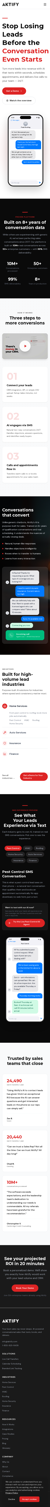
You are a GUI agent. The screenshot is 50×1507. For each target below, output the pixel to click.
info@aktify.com (9, 1341)
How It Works (8, 1424)
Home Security (16, 723)
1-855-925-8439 (10, 1345)
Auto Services (35, 854)
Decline (11, 1499)
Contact (6, 1471)
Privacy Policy (12, 1493)
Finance (33, 860)
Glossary (6, 1448)
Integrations (7, 1429)
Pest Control (15, 720)
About (5, 1466)
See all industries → (8, 776)
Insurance (18, 860)
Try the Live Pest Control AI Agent (26, 923)
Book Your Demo (25, 1288)
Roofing (35, 720)
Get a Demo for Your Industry (33, 776)
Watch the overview (21, 100)
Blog (4, 1443)
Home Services (9, 1382)
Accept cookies (29, 1499)
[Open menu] (45, 4)
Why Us (5, 1462)
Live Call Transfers (10, 1359)
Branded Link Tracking (12, 1368)
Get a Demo (12, 90)
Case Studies (8, 1434)
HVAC (26, 720)
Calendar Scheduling (11, 1363)
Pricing (5, 1438)
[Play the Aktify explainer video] (25, 346)
